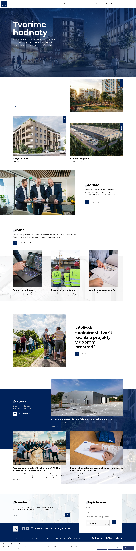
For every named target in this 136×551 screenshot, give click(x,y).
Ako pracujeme (86, 4)
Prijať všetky (128, 547)
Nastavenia (102, 547)
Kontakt (123, 4)
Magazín (113, 4)
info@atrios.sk (63, 528)
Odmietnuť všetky (115, 547)
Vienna (119, 538)
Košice (108, 538)
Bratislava (96, 99)
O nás (66, 4)
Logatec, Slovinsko (96, 143)
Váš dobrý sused (101, 4)
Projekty (74, 4)
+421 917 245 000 (44, 528)
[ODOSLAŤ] (114, 522)
